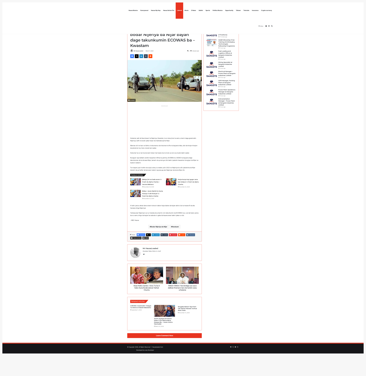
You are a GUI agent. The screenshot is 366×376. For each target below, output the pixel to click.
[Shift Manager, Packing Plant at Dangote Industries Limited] (211, 83)
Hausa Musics (133, 10)
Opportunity (229, 10)
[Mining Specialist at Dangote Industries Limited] (211, 65)
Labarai (179, 10)
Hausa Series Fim (168, 10)
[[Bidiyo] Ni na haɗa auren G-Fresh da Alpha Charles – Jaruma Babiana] (135, 181)
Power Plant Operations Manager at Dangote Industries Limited (226, 92)
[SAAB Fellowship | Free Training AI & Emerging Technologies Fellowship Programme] (211, 42)
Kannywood (144, 10)
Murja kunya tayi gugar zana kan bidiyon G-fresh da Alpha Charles (188, 182)
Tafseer (238, 10)
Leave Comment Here (164, 336)
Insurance (255, 10)
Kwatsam (175, 227)
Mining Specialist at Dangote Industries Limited (225, 64)
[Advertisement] (164, 120)
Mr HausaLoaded (138, 51)
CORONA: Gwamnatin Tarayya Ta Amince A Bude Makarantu (140, 306)
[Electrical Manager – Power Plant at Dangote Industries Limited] (211, 74)
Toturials (246, 10)
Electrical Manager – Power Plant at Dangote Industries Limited (226, 73)
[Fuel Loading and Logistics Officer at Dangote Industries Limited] (211, 53)
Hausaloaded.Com (157, 347)
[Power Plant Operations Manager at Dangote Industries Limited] (211, 92)
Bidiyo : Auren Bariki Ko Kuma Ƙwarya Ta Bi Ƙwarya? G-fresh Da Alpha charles (152, 193)
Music (187, 10)
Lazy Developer (149, 350)
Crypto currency (266, 10)
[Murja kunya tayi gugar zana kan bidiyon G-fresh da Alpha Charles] (171, 181)
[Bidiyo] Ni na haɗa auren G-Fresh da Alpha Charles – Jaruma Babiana (152, 182)
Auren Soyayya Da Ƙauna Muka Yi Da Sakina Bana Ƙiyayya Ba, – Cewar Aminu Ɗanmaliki (163, 321)
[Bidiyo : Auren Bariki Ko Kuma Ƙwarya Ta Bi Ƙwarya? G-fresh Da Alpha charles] (135, 193)
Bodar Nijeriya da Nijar (159, 227)
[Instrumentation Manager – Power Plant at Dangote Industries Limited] (211, 101)
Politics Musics (218, 10)
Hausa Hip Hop (156, 10)
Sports (208, 10)
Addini (201, 10)
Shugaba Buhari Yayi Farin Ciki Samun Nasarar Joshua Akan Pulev (187, 308)
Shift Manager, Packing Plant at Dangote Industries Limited (226, 82)
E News (193, 10)
